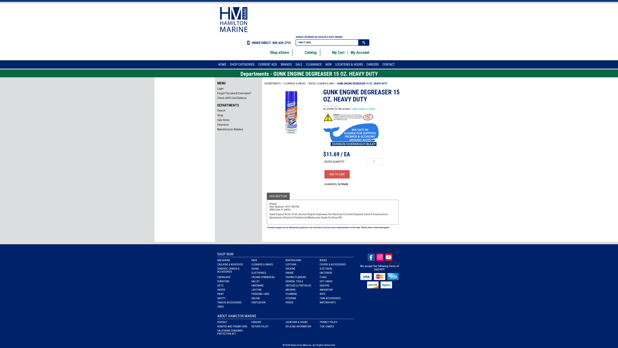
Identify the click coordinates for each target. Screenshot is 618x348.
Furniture (223, 281)
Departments (272, 83)
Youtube (388, 257)
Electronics (258, 272)
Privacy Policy (328, 322)
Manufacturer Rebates (230, 129)
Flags (323, 277)
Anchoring (223, 260)
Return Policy (260, 326)
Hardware (257, 285)
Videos (289, 302)
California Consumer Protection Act (230, 332)
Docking (290, 268)
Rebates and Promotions (232, 326)
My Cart (338, 52)
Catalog (311, 52)
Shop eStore (279, 52)
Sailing (255, 298)
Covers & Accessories (333, 264)
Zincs (220, 306)
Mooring (290, 289)
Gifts (220, 285)
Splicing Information (298, 326)
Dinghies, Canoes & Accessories (228, 270)
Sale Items (223, 120)
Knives (221, 289)
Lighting (256, 289)
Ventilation (258, 302)
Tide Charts (327, 326)
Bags (254, 260)
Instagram (380, 257)
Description (278, 196)
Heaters (324, 285)
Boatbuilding (293, 260)
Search (221, 110)
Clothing (291, 264)
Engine (289, 272)
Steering (291, 298)
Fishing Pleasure (296, 277)
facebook (371, 257)
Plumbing (291, 293)
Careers (256, 322)
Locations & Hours (297, 322)
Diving (255, 268)
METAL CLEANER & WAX (322, 83)
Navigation (326, 289)
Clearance (223, 124)
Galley (255, 281)
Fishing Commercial (263, 277)
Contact (222, 322)
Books (323, 260)
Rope (322, 293)
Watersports (328, 302)
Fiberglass (223, 277)
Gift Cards (326, 281)
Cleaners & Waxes (262, 264)
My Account (360, 52)
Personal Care (260, 293)
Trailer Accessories (229, 302)
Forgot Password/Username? (234, 93)
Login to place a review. (363, 108)
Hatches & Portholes (298, 285)
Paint (220, 293)
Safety (221, 298)
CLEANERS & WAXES (295, 83)
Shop (220, 115)
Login (220, 88)
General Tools (294, 281)
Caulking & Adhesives (230, 264)
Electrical (326, 268)
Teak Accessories (330, 298)
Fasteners (326, 272)
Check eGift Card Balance (232, 98)
